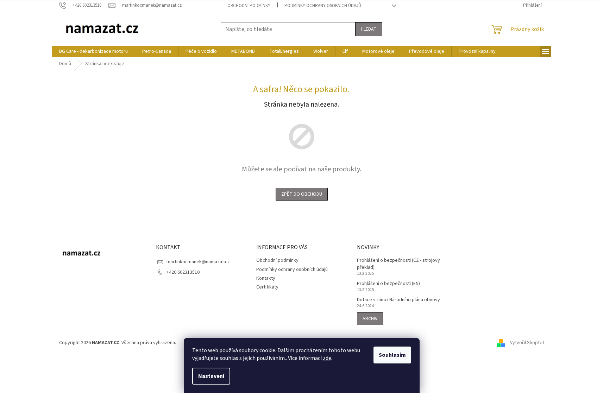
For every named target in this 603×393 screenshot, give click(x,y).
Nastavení (211, 376)
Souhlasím (392, 355)
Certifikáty (267, 287)
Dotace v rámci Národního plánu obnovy (398, 300)
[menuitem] (93, 51)
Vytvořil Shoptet (527, 342)
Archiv (370, 318)
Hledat (369, 29)
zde (327, 358)
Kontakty (265, 278)
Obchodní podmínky (248, 5)
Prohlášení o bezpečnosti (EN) (388, 283)
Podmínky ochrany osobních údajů (322, 5)
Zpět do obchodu (301, 194)
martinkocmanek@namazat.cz (198, 261)
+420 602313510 (183, 272)
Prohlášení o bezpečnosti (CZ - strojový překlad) (398, 264)
